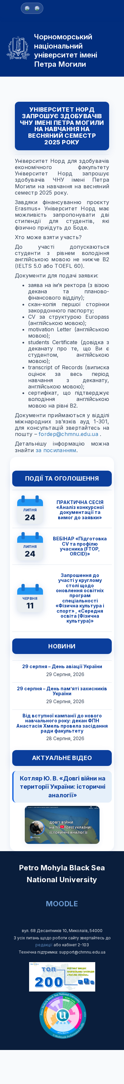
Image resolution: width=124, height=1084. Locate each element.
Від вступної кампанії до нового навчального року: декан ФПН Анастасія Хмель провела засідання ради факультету (62, 723)
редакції (44, 944)
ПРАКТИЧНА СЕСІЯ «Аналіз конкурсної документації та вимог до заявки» (80, 509)
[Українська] (37, 8)
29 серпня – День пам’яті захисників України (62, 691)
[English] (27, 8)
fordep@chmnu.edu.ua (68, 434)
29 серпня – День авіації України (62, 666)
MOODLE (62, 903)
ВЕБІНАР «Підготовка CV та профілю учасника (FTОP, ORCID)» (80, 546)
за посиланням (56, 450)
